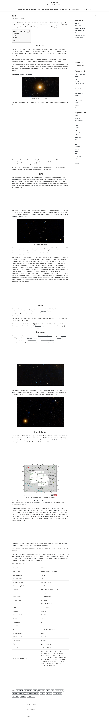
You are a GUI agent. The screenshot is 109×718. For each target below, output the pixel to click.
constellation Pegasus (58, 22)
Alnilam (77, 102)
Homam (14, 558)
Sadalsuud (15, 179)
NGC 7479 (49, 512)
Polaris (77, 76)
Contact (29, 716)
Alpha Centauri (79, 120)
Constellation (17, 40)
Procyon (77, 132)
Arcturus (77, 123)
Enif (53, 690)
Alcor (76, 91)
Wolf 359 (77, 86)
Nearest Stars (45, 9)
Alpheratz (47, 502)
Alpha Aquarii (19, 690)
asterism (63, 336)
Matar (55, 556)
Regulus (77, 163)
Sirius (76, 115)
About (28, 713)
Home (20, 9)
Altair (26, 162)
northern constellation (59, 435)
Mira (76, 98)
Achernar (77, 135)
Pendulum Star (57, 693)
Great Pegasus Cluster (18, 693)
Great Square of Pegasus (21, 216)
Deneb (77, 158)
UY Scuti (77, 81)
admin (15, 18)
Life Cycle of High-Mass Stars (25, 74)
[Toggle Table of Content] (27, 31)
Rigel (76, 130)
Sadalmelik (32, 179)
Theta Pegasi (31, 696)
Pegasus (36, 214)
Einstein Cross (47, 516)
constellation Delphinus (47, 340)
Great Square (32, 340)
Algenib (27, 502)
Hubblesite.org (79, 37)
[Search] (95, 15)
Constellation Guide (80, 33)
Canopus (77, 118)
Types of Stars (63, 9)
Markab (43, 214)
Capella (77, 127)
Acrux (76, 144)
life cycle (43, 66)
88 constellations (31, 437)
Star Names (26, 9)
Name (15, 37)
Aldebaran (78, 146)
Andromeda (23, 504)
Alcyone (77, 95)
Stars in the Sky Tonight (81, 28)
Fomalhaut (78, 156)
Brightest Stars (35, 9)
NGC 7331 (29, 510)
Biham (47, 690)
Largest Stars (54, 9)
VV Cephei (78, 88)
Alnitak (77, 105)
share (43, 181)
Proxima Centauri (80, 74)
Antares (77, 149)
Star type (16, 33)
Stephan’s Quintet (17, 516)
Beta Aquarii (41, 690)
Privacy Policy (31, 709)
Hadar (76, 139)
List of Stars (87, 9)
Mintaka (77, 107)
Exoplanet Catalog (80, 35)
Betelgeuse (78, 137)
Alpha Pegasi (28, 690)
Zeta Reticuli (78, 100)
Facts (15, 35)
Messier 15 (55, 508)
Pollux (76, 154)
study (18, 167)
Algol (76, 79)
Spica (76, 151)
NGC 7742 (57, 510)
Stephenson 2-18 (79, 83)
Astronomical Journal (81, 30)
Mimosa (77, 161)
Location (16, 39)
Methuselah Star (79, 93)
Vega (76, 125)
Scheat (31, 502)
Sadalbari (33, 558)
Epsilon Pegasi (59, 690)
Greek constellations (59, 440)
